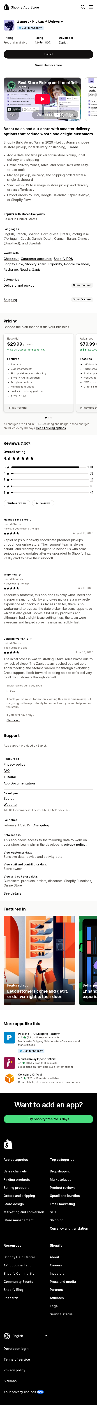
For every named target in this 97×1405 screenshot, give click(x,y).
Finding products (17, 1179)
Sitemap (10, 1381)
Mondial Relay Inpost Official (37, 1059)
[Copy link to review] (31, 520)
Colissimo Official (30, 1074)
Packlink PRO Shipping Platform (39, 1033)
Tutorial (10, 777)
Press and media (63, 1281)
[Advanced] (48, 417)
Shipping (10, 300)
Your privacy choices (20, 1392)
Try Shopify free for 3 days (48, 1119)
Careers (56, 1265)
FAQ (7, 771)
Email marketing (62, 1204)
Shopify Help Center (19, 1257)
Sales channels (15, 1171)
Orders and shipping (19, 1196)
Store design (14, 1204)
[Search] (83, 7)
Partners (56, 1290)
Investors (57, 1273)
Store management (19, 1220)
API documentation (18, 1265)
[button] (48, 1043)
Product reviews (63, 1187)
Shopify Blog (13, 1290)
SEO (53, 1212)
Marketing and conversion (24, 1212)
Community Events (18, 1281)
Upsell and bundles (65, 1196)
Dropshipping (60, 1171)
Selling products (16, 1187)
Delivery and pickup (19, 285)
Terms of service (17, 1359)
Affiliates (57, 1298)
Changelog (40, 825)
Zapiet (63, 42)
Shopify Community (19, 1273)
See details (12, 893)
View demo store (48, 65)
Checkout (11, 259)
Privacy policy (14, 764)
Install (48, 54)
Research (11, 1298)
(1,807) (46, 42)
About (54, 1257)
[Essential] (46, 417)
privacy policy (74, 844)
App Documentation (19, 783)
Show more (13, 720)
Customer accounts (36, 259)
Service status (61, 1314)
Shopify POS (63, 259)
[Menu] (91, 7)
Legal (54, 1306)
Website (10, 804)
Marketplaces (60, 1179)
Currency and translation (69, 1228)
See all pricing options (51, 428)
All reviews (43, 503)
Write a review (16, 503)
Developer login (16, 1349)
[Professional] (51, 417)
